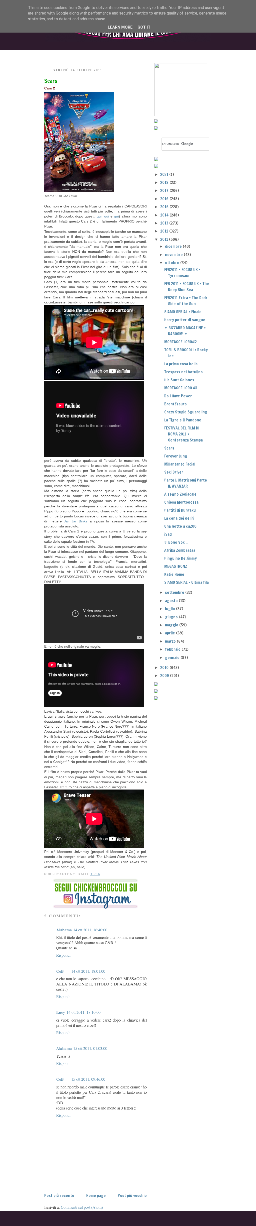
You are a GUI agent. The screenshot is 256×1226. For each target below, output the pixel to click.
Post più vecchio (132, 1195)
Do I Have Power (178, 396)
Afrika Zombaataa (179, 550)
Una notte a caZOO (180, 526)
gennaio (172, 657)
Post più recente (59, 1195)
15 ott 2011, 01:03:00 (90, 1048)
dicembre (174, 246)
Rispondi (63, 955)
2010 (165, 667)
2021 (164, 174)
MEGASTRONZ (175, 566)
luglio (170, 608)
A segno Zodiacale (180, 494)
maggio (172, 625)
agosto (172, 600)
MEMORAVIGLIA (179, 54)
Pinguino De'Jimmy (180, 558)
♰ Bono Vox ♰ (176, 542)
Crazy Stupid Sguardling (185, 412)
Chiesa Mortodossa (181, 502)
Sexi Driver (173, 472)
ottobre (172, 262)
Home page (96, 1195)
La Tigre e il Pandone (182, 420)
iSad (168, 534)
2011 (164, 239)
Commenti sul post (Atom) (82, 1207)
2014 (165, 215)
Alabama (64, 930)
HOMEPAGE (56, 54)
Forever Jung (175, 456)
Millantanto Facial (179, 464)
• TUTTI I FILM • (97, 54)
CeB (60, 971)
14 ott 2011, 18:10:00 (83, 1012)
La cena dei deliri (179, 518)
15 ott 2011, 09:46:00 (88, 1079)
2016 (165, 198)
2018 (165, 182)
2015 (165, 206)
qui (99, 216)
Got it (144, 27)
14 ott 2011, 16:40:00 (90, 929)
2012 (164, 231)
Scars (51, 81)
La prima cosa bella (181, 364)
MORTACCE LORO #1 (181, 388)
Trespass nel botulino (183, 372)
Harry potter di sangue (184, 319)
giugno (172, 617)
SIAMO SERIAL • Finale (183, 311)
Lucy (60, 1012)
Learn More (120, 27)
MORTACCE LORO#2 (180, 342)
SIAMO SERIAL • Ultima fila (186, 582)
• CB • (137, 54)
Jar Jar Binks (75, 521)
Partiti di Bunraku (180, 510)
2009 (165, 675)
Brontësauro (175, 404)
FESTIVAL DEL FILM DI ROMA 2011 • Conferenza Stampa (183, 434)
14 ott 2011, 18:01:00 (88, 971)
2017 (165, 190)
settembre (175, 592)
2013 (164, 223)
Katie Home (174, 574)
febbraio (173, 649)
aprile (170, 633)
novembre (174, 254)
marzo (171, 641)
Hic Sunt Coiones (179, 380)
